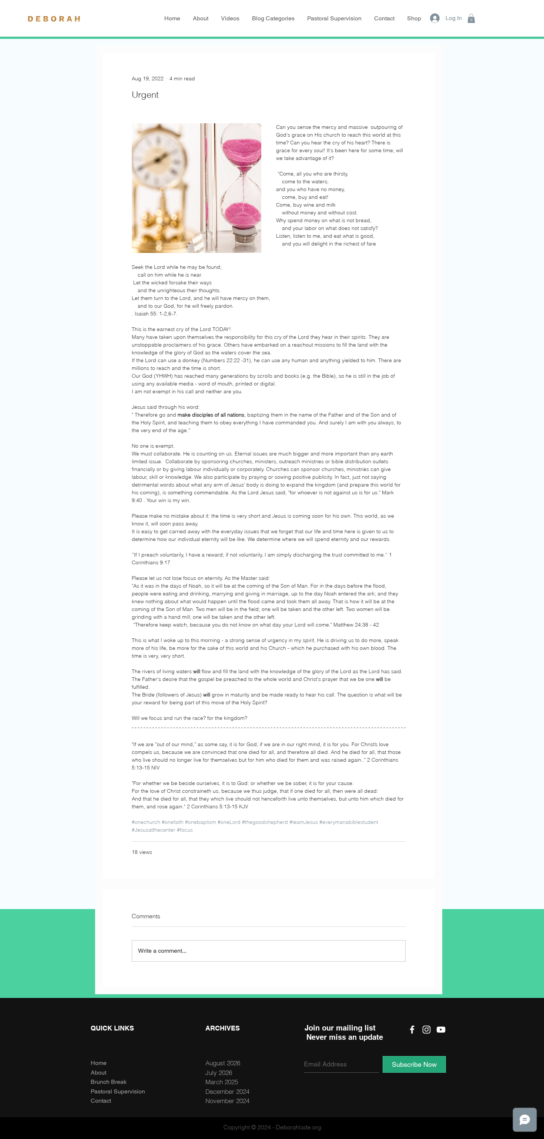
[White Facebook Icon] (412, 1029)
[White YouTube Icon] (441, 1029)
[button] (274, 18)
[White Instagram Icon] (426, 1029)
